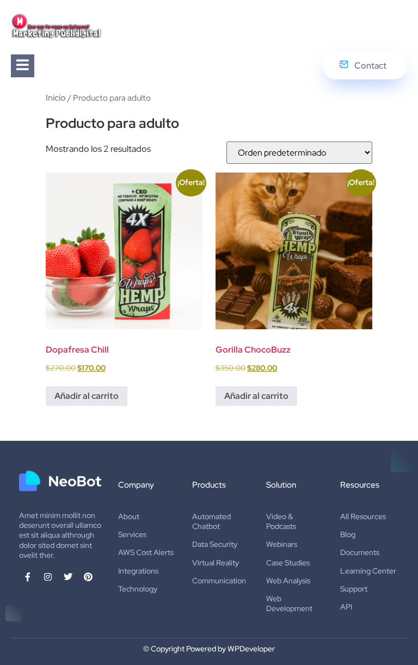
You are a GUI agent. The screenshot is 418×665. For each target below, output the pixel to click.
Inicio (56, 97)
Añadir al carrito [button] (86, 396)
